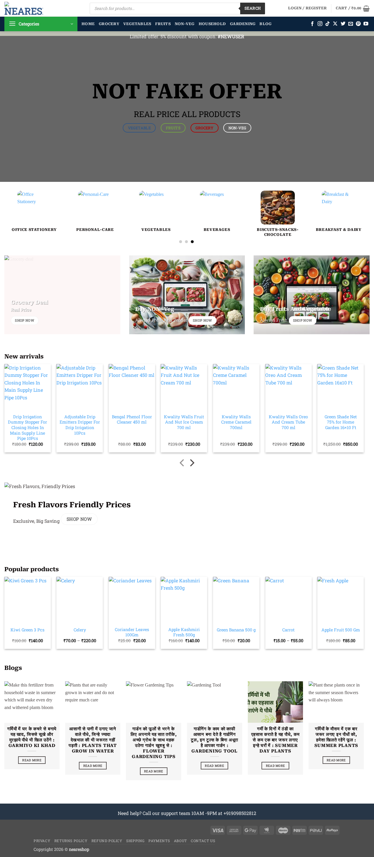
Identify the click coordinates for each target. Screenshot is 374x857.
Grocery (109, 24)
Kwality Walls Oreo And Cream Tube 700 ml (288, 422)
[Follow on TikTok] (327, 24)
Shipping (135, 840)
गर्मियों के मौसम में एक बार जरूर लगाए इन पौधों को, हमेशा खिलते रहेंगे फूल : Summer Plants (336, 737)
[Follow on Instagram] (320, 24)
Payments (159, 840)
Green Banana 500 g (236, 630)
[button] (307, 8)
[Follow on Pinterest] (358, 24)
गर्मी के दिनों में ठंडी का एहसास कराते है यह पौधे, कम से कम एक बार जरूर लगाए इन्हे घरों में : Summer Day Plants (275, 740)
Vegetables (137, 24)
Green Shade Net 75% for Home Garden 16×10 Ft (341, 422)
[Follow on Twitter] (343, 24)
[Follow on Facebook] (312, 24)
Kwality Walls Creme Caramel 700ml (236, 422)
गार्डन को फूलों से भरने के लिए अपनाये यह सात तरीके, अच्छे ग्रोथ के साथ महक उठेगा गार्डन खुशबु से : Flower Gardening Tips (153, 743)
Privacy (42, 840)
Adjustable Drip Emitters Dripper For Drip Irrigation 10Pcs (80, 425)
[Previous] (18, 198)
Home (88, 24)
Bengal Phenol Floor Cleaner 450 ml (132, 419)
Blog (265, 24)
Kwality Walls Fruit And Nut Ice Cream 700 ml (184, 422)
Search (253, 8)
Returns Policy (71, 840)
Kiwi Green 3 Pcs (27, 630)
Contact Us (203, 840)
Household (212, 24)
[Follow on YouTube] (365, 24)
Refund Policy (106, 840)
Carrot (288, 630)
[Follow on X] (335, 24)
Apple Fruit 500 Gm (340, 630)
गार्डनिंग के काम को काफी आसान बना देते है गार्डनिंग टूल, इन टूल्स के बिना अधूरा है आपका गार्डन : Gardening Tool (214, 740)
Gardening (242, 24)
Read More (31, 760)
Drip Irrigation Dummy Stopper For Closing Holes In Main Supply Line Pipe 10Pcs (27, 427)
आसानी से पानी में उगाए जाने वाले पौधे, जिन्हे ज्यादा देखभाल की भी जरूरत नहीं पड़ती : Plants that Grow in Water (93, 740)
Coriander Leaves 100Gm (132, 632)
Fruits (163, 24)
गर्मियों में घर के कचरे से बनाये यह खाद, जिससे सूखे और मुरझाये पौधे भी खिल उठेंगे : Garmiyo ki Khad (31, 737)
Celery (80, 630)
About (180, 840)
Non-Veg (185, 24)
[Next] (354, 198)
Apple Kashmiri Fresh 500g (184, 632)
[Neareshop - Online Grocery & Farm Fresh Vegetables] (23, 8)
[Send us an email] (350, 24)
